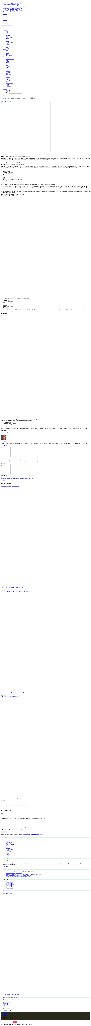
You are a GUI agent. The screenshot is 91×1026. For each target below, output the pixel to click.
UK (6, 81)
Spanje (7, 78)
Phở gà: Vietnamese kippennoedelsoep (11, 4)
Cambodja (8, 61)
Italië (7, 68)
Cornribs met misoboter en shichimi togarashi (12, 8)
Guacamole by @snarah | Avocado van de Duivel (18, 805)
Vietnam (7, 84)
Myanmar (8, 72)
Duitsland (8, 62)
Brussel (7, 53)
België (7, 60)
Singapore (8, 75)
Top (1, 1019)
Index (7, 31)
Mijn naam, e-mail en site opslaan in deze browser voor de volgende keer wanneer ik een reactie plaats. (23, 818)
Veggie (7, 48)
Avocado (8, 33)
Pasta (7, 43)
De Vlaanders (9, 55)
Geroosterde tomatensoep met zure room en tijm (17, 478)
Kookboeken (6, 87)
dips (1, 432)
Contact (5, 89)
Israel (7, 67)
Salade (7, 44)
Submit (15, 1021)
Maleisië (7, 69)
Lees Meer (5, 866)
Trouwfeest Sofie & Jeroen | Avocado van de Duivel (19, 808)
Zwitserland (8, 86)
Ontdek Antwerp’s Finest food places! (11, 994)
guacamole (4, 432)
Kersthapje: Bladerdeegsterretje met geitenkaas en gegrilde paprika (23, 461)
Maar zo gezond (9, 42)
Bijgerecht (8, 35)
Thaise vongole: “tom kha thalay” (10, 11)
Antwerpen (8, 51)
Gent (7, 54)
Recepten (5, 30)
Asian (7, 32)
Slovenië (8, 77)
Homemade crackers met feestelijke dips (11, 798)
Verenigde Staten (9, 83)
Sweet (7, 47)
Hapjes (7, 41)
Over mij (8, 90)
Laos (7, 65)
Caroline (5, 101)
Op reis (5, 56)
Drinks (7, 38)
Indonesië (8, 66)
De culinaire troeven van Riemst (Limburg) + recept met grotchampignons (18, 5)
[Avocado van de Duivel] (6, 25)
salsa (11, 432)
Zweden (7, 85)
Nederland (8, 73)
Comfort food (9, 37)
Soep (7, 45)
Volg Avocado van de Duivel (7, 1010)
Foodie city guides (10, 59)
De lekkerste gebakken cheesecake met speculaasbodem (15, 7)
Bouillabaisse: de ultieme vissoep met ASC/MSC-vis (14, 3)
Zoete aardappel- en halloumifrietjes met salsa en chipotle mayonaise (19, 692)
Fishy (7, 39)
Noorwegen (8, 74)
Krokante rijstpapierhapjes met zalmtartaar (12, 587)
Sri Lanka (8, 79)
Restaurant (6, 49)
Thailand (8, 80)
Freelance (8, 91)
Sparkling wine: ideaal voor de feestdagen (12, 9)
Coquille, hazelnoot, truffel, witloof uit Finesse (13, 10)
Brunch (7, 36)
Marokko (8, 71)
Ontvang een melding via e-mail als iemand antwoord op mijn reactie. (16, 829)
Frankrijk (8, 63)
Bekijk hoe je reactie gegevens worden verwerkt (33, 834)
